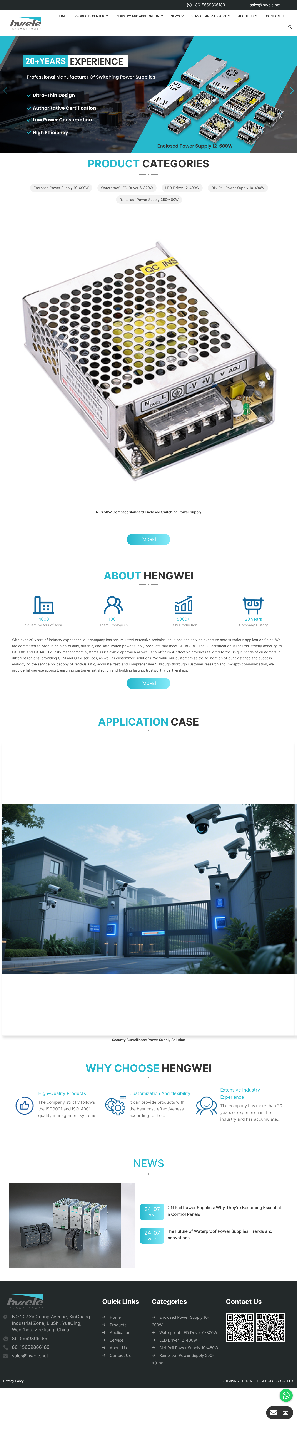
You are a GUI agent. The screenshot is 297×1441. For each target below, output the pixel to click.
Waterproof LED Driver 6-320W (127, 188)
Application (120, 1056)
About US (246, 16)
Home (62, 16)
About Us (118, 1072)
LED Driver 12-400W (182, 188)
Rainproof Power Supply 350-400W (149, 199)
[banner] (148, 90)
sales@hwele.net (265, 5)
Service (116, 1064)
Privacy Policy (13, 1105)
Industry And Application (137, 16)
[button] (5, 91)
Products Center (89, 16)
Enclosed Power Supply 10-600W (61, 188)
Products (118, 1049)
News (175, 16)
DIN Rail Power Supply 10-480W (237, 188)
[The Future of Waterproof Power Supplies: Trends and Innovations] (72, 944)
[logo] (25, 23)
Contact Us (275, 16)
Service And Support (209, 16)
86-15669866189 (31, 1071)
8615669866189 (210, 5)
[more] (148, 396)
